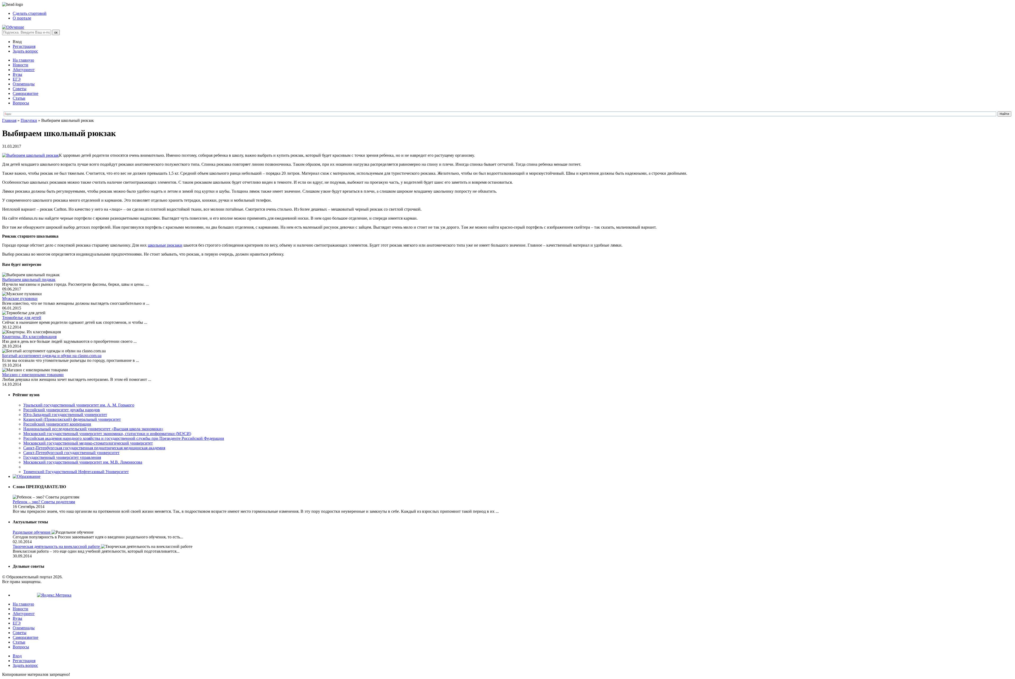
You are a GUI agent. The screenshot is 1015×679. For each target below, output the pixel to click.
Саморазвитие (25, 93)
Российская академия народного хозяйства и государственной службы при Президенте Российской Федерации (123, 438)
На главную (23, 60)
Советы (19, 88)
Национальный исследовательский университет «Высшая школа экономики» (93, 429)
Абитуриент (24, 69)
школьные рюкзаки (165, 245)
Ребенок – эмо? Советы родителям (44, 502)
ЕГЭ (17, 79)
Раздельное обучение (32, 532)
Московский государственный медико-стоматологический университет (88, 443)
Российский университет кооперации (57, 424)
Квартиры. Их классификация (29, 336)
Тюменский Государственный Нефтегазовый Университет (76, 471)
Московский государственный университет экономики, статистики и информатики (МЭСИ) (107, 433)
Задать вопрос (25, 51)
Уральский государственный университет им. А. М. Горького (78, 405)
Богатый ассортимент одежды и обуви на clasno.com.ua (52, 355)
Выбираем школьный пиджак (29, 279)
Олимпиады (24, 84)
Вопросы (21, 103)
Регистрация (24, 46)
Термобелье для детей (21, 317)
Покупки (29, 120)
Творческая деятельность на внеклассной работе (57, 546)
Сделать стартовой (30, 13)
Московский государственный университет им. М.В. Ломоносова (82, 462)
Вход (17, 656)
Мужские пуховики (20, 298)
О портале (22, 18)
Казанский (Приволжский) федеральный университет (72, 419)
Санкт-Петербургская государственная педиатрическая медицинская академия (94, 448)
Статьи (19, 98)
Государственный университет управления (62, 457)
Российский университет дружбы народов (61, 410)
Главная (9, 120)
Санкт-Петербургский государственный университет (71, 452)
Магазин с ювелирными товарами (33, 374)
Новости (20, 65)
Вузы (17, 74)
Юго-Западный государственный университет (65, 414)
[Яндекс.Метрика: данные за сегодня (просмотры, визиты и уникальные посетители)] (54, 595)
